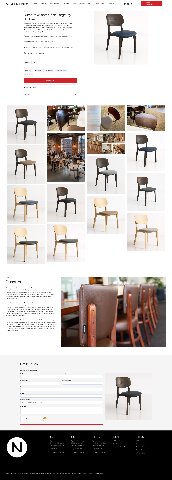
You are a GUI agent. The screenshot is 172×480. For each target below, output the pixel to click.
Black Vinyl (29, 75)
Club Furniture (117, 441)
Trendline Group (99, 473)
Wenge (28, 63)
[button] (136, 4)
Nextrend (13, 473)
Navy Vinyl (29, 71)
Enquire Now (50, 80)
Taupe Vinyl (39, 71)
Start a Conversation (149, 3)
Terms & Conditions (142, 447)
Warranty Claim (140, 453)
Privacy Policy (140, 450)
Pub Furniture (117, 444)
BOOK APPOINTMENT (57, 452)
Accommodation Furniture (121, 447)
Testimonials (140, 444)
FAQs (138, 441)
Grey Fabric (50, 71)
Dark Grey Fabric (62, 71)
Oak (35, 63)
